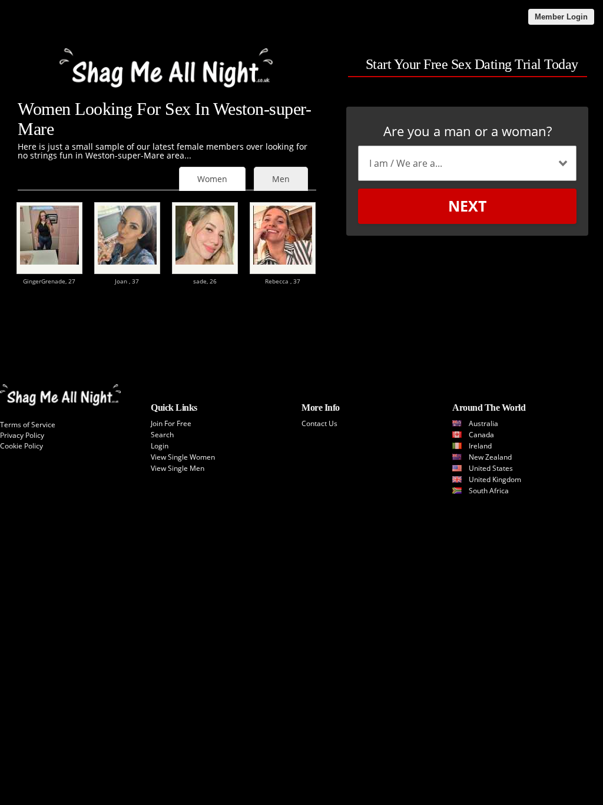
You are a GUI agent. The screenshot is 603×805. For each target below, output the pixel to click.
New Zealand (490, 457)
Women (212, 178)
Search (162, 435)
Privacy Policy (22, 435)
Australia (483, 423)
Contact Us (319, 423)
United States (491, 468)
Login (159, 446)
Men (281, 178)
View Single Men (177, 468)
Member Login (561, 16)
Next (467, 206)
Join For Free (171, 423)
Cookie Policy (21, 446)
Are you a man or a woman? (467, 131)
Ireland (480, 446)
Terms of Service (27, 425)
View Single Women (183, 457)
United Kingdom (495, 479)
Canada (481, 435)
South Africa (489, 491)
